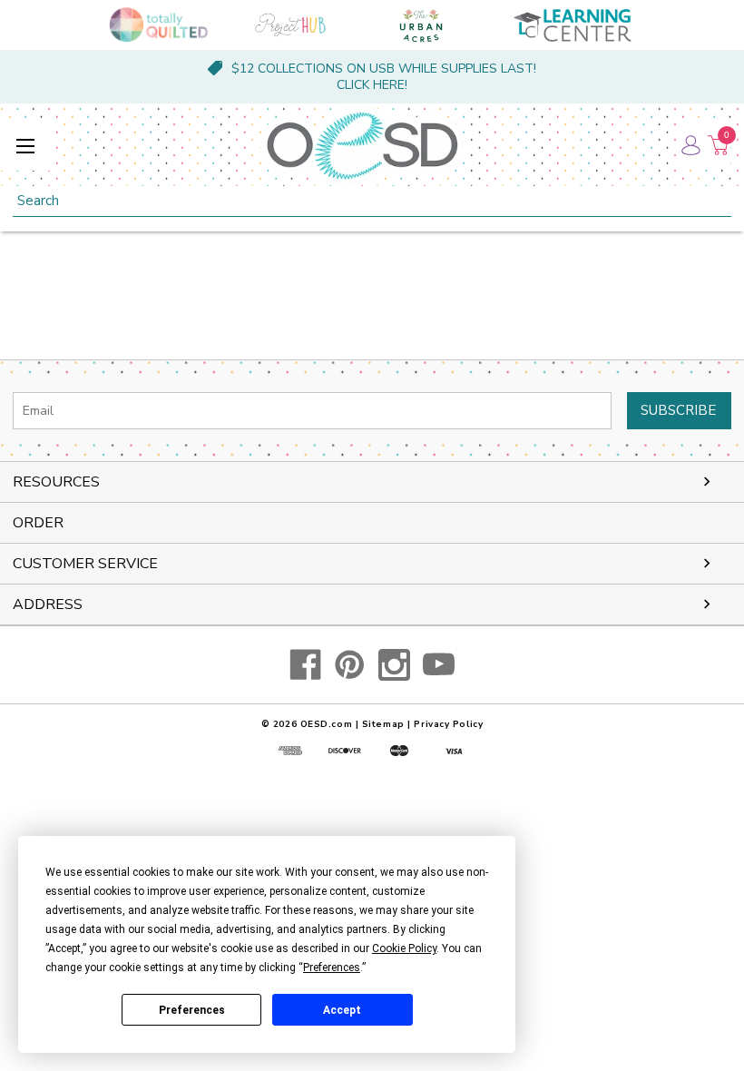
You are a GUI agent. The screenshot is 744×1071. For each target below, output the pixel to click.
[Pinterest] (350, 665)
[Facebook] (305, 665)
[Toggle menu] (25, 146)
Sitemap (383, 724)
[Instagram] (394, 665)
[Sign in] (689, 145)
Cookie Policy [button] (404, 948)
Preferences (192, 1010)
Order (38, 523)
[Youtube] (439, 665)
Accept (342, 1010)
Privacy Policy (448, 724)
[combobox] (372, 201)
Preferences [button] (331, 967)
